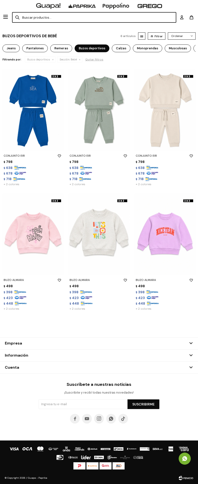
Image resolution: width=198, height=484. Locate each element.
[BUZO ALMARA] (33, 234)
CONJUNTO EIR (14, 156)
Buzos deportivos (38, 59)
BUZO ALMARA (14, 280)
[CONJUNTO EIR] (33, 110)
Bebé (68, 59)
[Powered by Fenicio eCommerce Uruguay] (186, 478)
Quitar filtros (94, 59)
